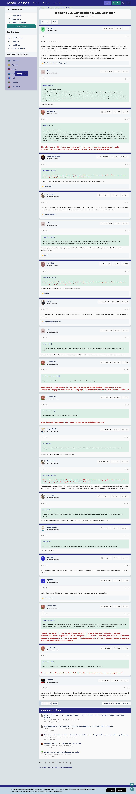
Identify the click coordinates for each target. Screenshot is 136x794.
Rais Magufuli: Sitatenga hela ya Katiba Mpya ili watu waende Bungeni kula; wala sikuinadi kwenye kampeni (86, 735)
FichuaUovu (16, 19)
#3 (128, 119)
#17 (128, 588)
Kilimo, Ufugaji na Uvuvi (51, 722)
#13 (128, 469)
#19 (128, 655)
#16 (128, 565)
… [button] (47, 22)
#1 (128, 36)
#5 (128, 202)
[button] (123, 3)
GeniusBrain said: (48, 170)
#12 (128, 437)
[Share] (125, 36)
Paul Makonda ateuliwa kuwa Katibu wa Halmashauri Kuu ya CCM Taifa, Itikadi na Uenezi (78, 726)
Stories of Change (19, 23)
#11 (128, 405)
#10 (128, 370)
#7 (128, 271)
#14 (128, 503)
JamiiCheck (16, 15)
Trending (46, 3)
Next (54, 22)
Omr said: (46, 443)
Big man (80, 16)
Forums (36, 3)
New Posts (58, 3)
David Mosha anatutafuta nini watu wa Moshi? (62, 743)
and (55, 63)
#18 (128, 614)
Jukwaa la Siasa (49, 730)
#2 (128, 79)
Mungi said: (46, 344)
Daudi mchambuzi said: (50, 376)
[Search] (128, 3)
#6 (128, 231)
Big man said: (47, 85)
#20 (127, 688)
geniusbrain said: (48, 277)
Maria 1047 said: (48, 411)
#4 (128, 164)
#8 (128, 309)
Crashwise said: (48, 237)
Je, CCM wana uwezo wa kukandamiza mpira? (62, 752)
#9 (128, 338)
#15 (128, 535)
